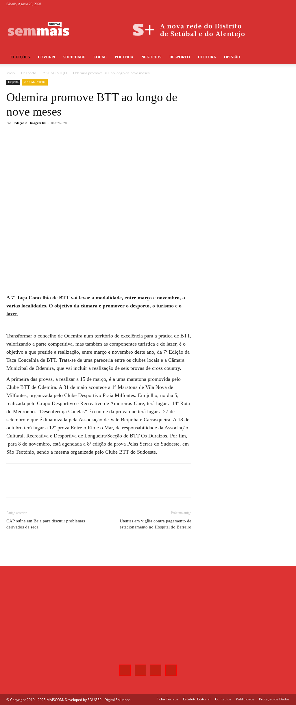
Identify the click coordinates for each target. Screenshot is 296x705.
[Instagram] (266, 4)
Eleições (20, 57)
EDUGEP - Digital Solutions (109, 699)
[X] (275, 4)
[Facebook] (256, 4)
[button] (283, 57)
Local (100, 57)
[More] (102, 146)
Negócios (151, 57)
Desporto (179, 57)
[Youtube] (285, 4)
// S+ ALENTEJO (54, 72)
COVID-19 (46, 57)
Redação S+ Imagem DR (29, 123)
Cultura (207, 57)
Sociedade (74, 57)
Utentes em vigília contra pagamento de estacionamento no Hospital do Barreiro (155, 524)
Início (10, 72)
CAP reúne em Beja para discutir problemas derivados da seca (45, 524)
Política (124, 57)
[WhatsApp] (88, 146)
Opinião (232, 57)
